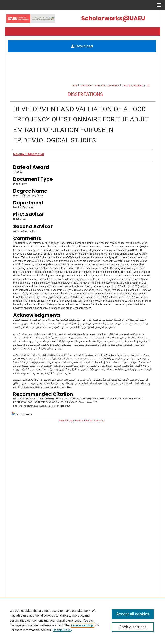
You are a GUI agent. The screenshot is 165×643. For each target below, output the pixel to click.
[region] (82, 620)
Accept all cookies (132, 614)
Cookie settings (82, 625)
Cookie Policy (62, 630)
